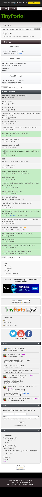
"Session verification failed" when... (20, 398)
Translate (27, 303)
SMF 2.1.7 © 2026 (16, 482)
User (4, 406)
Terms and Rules (23, 480)
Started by (12, 92)
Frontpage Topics (14, 354)
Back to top (21, 466)
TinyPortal (11, 480)
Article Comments (8, 177)
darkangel (13, 215)
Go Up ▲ (31, 480)
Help (16, 480)
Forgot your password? (21, 425)
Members (8, 435)
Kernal (27, 360)
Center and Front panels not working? (15, 133)
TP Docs (6, 320)
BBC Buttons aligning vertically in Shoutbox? (17, 233)
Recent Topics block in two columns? (14, 171)
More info (16, 4)
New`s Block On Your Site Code (14, 370)
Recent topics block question (12, 191)
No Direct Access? (8, 239)
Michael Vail (14, 187)
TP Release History (10, 325)
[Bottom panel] (39, 29)
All (26, 161)
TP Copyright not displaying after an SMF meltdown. (19, 127)
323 (20, 87)
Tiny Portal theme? (8, 165)
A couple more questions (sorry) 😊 (14, 227)
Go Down (5, 87)
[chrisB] (12, 229)
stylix (11, 135)
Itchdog (20, 381)
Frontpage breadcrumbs (10, 121)
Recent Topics (13, 348)
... (18, 87)
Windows (4, 71)
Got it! (34, 3)
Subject (4, 92)
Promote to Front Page (9, 197)
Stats (4, 430)
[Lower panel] (37, 29)
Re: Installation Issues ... (9, 53)
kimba (12, 123)
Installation (14, 47)
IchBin (12, 98)
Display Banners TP (10, 365)
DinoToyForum (14, 173)
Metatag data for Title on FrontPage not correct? (18, 245)
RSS (3, 159)
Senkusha (13, 236)
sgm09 (12, 207)
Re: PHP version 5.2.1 (8, 65)
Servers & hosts (15, 58)
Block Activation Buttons (10, 139)
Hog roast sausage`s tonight (13, 360)
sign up (31, 410)
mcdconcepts (14, 161)
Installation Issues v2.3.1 (12, 393)
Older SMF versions (16, 76)
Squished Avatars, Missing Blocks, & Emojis (17, 251)
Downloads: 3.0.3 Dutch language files (21, 386)
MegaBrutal (13, 193)
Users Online (10, 453)
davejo (22, 348)
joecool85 (13, 118)
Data (11, 129)
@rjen (24, 354)
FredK (11, 167)
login (25, 410)
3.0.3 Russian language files (17, 375)
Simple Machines (26, 482)
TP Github (7, 323)
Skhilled (26, 393)
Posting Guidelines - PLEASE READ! (14, 96)
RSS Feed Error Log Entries (11, 145)
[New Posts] (5, 47)
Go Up (3, 257)
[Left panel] (35, 29)
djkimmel (13, 147)
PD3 (21, 83)
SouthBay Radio (9, 381)
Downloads (8, 318)
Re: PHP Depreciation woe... (10, 83)
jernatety (13, 199)
